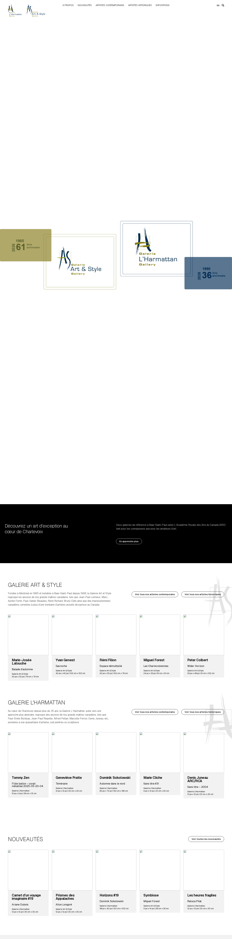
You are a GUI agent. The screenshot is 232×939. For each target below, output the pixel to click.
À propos (68, 5)
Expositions (163, 5)
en (218, 5)
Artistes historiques (140, 5)
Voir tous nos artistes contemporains (155, 594)
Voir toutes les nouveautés (206, 839)
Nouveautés (85, 5)
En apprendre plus (129, 541)
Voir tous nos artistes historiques (203, 594)
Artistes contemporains (110, 5)
